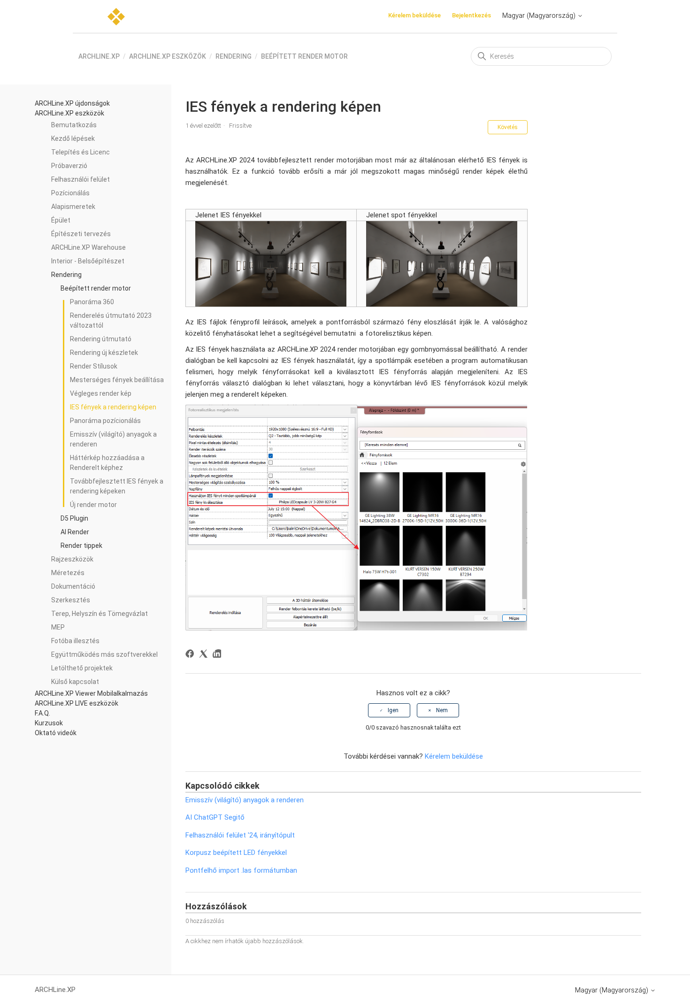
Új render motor (93, 504)
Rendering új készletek (104, 352)
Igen (393, 710)
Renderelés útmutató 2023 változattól (111, 320)
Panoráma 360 (92, 302)
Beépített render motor (304, 56)
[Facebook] (191, 655)
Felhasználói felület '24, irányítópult (240, 835)
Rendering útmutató (100, 339)
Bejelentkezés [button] (471, 15)
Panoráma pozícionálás (105, 420)
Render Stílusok (93, 366)
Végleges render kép (100, 393)
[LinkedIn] (218, 655)
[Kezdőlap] (116, 16)
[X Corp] (205, 655)
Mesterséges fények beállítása (117, 380)
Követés (508, 127)
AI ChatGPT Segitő (215, 817)
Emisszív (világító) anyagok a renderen (113, 439)
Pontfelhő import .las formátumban (241, 870)
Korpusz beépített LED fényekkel (236, 852)
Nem (442, 710)
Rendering (233, 56)
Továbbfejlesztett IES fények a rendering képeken (116, 486)
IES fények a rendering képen (113, 407)
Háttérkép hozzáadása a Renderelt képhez (107, 462)
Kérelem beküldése (414, 15)
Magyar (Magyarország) (539, 15)
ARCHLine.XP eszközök (167, 56)
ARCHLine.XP (99, 56)
